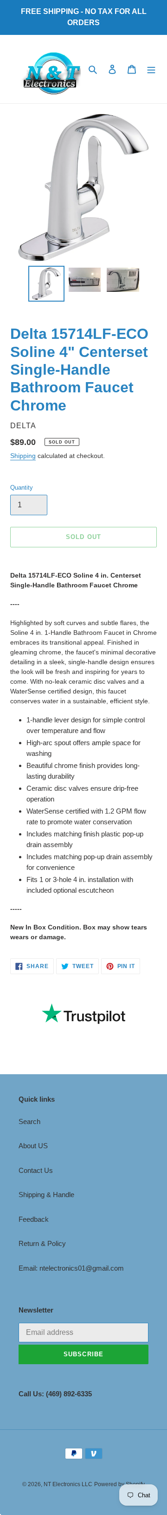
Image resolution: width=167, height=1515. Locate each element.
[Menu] (151, 69)
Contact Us (36, 1170)
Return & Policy (42, 1243)
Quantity (21, 487)
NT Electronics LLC (68, 1484)
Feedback (34, 1219)
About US (33, 1146)
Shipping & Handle (46, 1195)
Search (29, 1121)
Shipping (23, 455)
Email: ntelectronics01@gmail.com (71, 1268)
